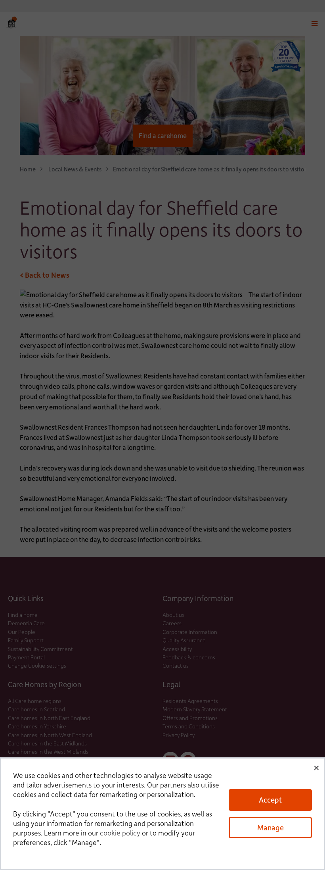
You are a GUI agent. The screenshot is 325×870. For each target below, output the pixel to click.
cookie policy (120, 832)
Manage (270, 827)
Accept (270, 800)
